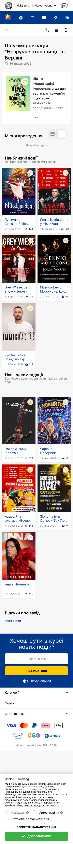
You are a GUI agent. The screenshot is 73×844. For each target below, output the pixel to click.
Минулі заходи (35, 145)
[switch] (64, 5)
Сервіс (10, 703)
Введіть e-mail (36, 658)
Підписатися (36, 670)
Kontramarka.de (16, 714)
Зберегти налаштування (37, 827)
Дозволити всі (39, 836)
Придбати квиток (19, 205)
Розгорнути (13, 620)
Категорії (12, 692)
